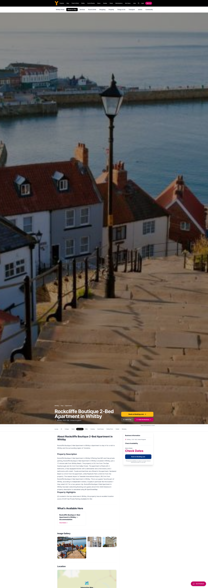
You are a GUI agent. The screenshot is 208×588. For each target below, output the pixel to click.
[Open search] (138, 3)
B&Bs (86, 429)
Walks (83, 3)
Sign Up (149, 3)
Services (82, 9)
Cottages (67, 429)
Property (111, 9)
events (140, 9)
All (61, 429)
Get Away (127, 3)
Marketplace (119, 3)
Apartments (80, 429)
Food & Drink (75, 3)
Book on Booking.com (136, 414)
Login (142, 3)
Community (149, 9)
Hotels (73, 429)
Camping (92, 429)
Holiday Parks (109, 429)
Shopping (102, 9)
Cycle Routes (91, 3)
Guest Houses (100, 429)
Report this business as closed (148, 425)
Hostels (117, 429)
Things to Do (121, 9)
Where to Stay (72, 9)
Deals (111, 3)
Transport (132, 9)
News (99, 3)
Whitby (57, 405)
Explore (62, 3)
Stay (68, 3)
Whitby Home (60, 9)
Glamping (124, 429)
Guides (105, 3)
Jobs (134, 3)
